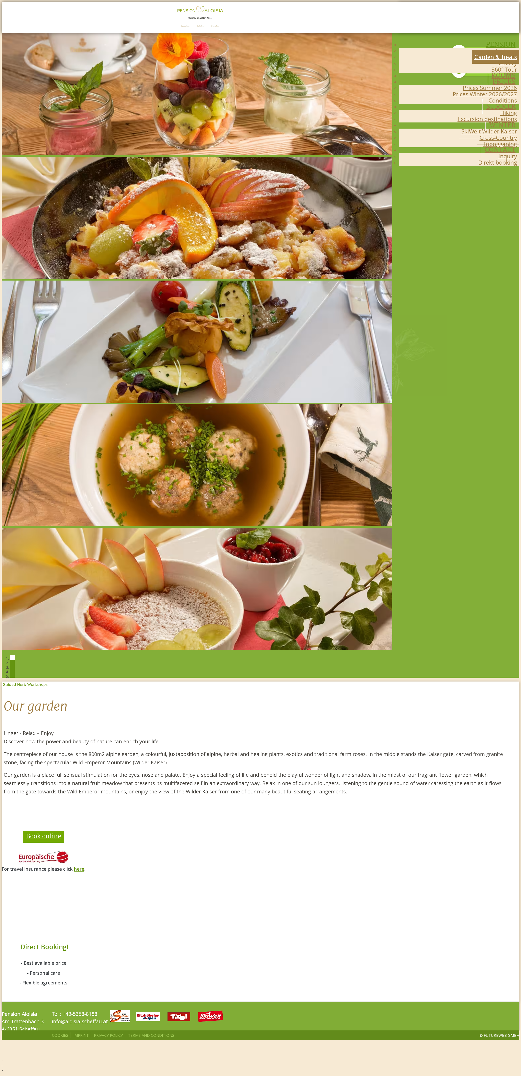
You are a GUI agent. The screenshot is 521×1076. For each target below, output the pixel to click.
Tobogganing (500, 144)
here (79, 869)
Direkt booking (497, 162)
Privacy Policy (108, 1035)
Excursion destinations (487, 119)
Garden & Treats (495, 57)
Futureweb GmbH (501, 1035)
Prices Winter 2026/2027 (485, 94)
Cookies (60, 1035)
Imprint (81, 1035)
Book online (43, 836)
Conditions (502, 100)
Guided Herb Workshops (25, 684)
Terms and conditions (151, 1035)
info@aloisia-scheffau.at (80, 1021)
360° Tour (504, 69)
